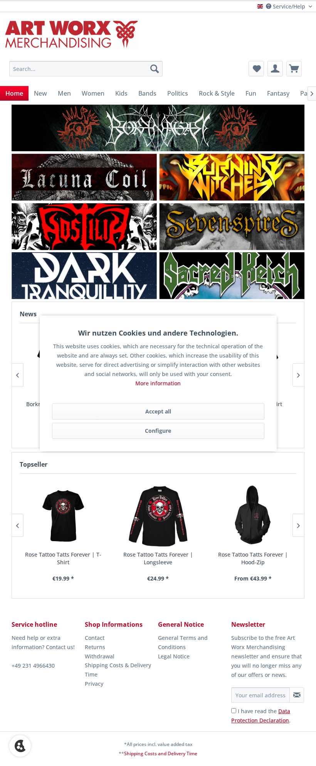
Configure (158, 430)
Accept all (158, 411)
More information (158, 383)
